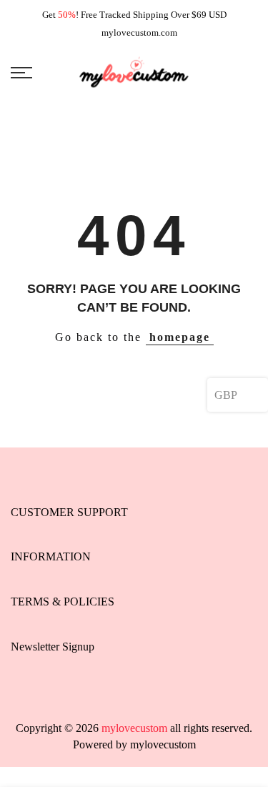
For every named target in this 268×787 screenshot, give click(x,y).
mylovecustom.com (139, 32)
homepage (179, 337)
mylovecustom (163, 744)
